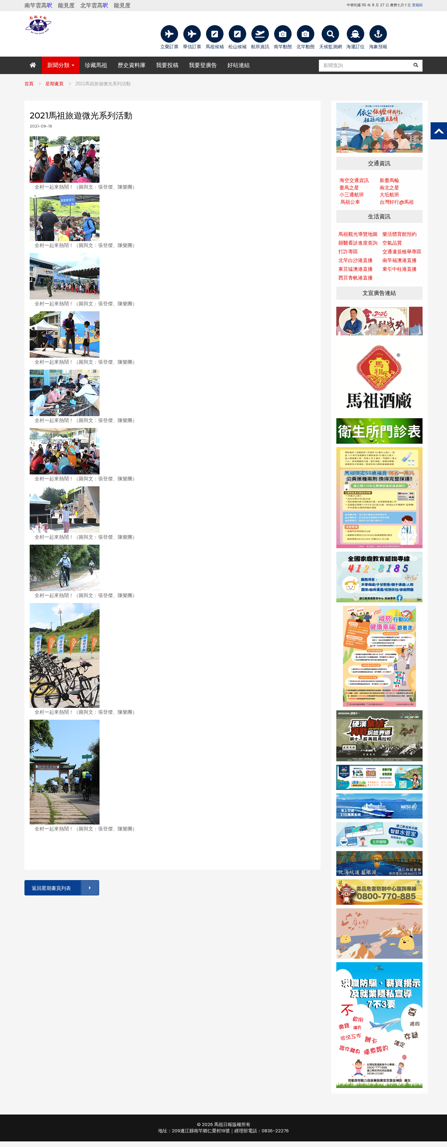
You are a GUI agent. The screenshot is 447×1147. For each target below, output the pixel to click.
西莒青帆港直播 (355, 277)
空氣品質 (392, 242)
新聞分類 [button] (59, 65)
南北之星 (389, 187)
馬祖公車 (350, 201)
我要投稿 (167, 65)
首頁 (29, 83)
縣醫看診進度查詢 (358, 242)
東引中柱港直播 (399, 269)
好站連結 (238, 65)
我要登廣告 (203, 65)
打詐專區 (348, 251)
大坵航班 (389, 194)
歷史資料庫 (132, 65)
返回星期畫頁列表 (51, 888)
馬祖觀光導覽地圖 (358, 234)
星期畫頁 (54, 83)
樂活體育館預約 (399, 234)
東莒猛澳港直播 (355, 269)
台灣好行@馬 (394, 201)
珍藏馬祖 (96, 65)
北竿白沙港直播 (355, 260)
